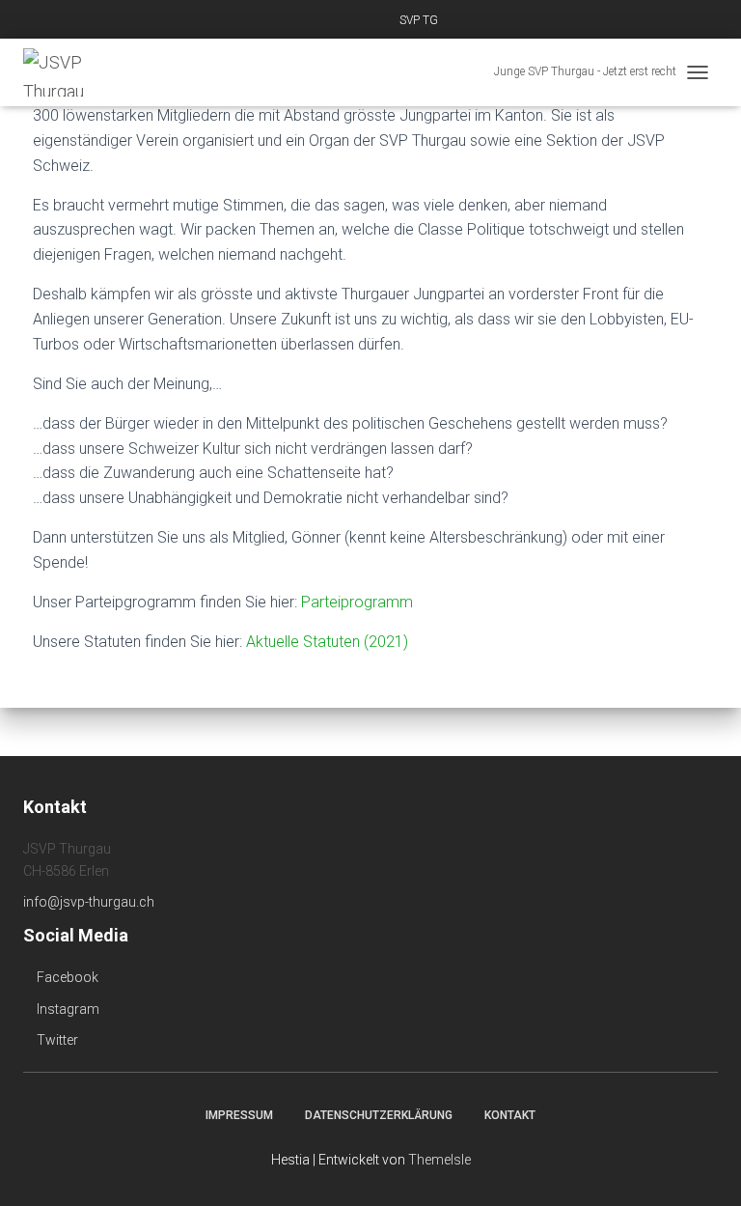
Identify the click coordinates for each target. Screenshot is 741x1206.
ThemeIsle (439, 1159)
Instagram (66, 1009)
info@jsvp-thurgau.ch (88, 902)
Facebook (66, 977)
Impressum (239, 1115)
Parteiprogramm (357, 602)
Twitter (56, 1040)
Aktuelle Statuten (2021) (327, 641)
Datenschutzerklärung (379, 1115)
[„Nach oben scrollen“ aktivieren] (702, 1167)
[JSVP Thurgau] (72, 72)
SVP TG (418, 20)
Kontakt (509, 1115)
